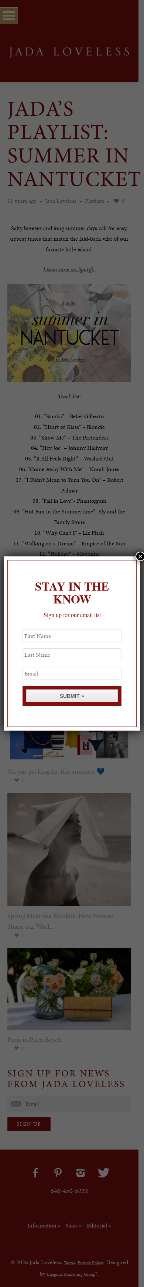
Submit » (72, 696)
